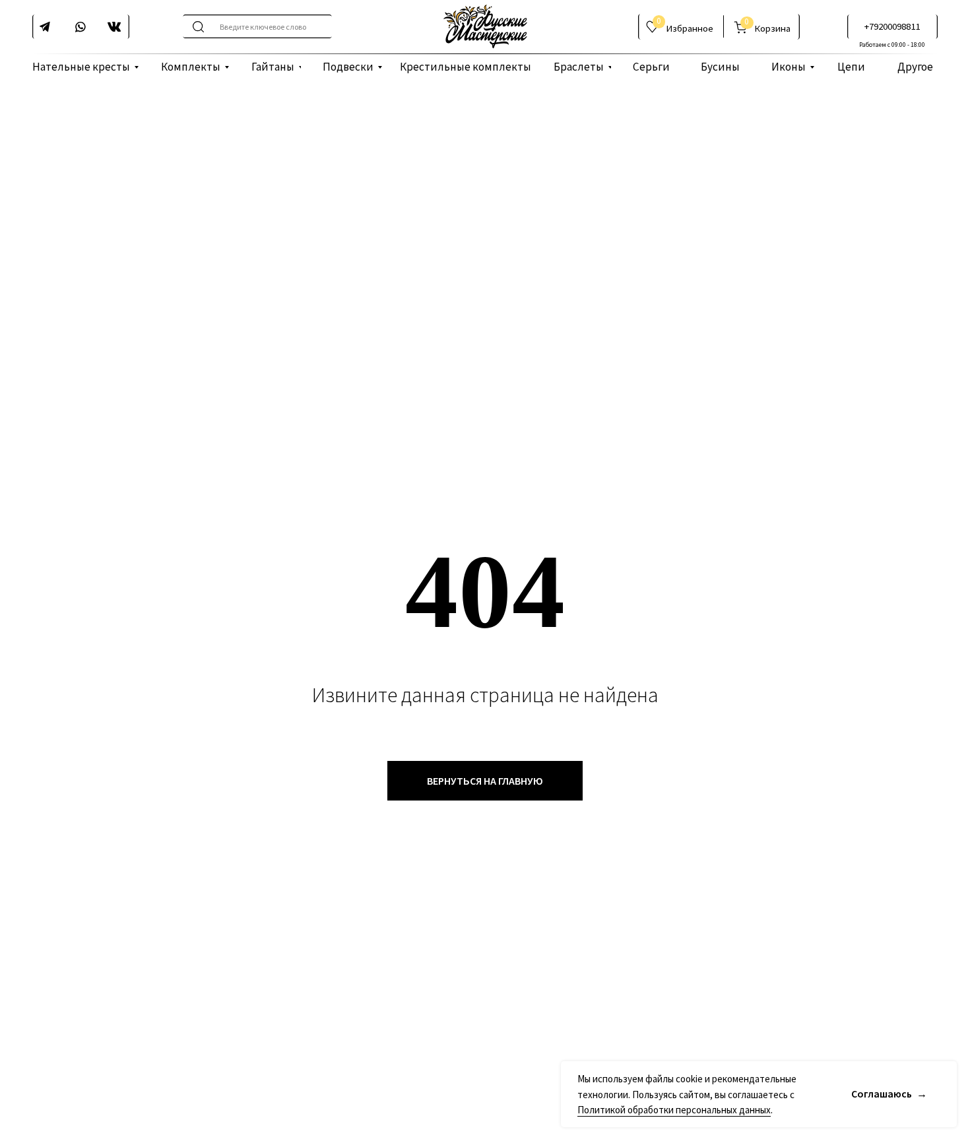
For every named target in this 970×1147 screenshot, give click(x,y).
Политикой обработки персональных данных (674, 1109)
